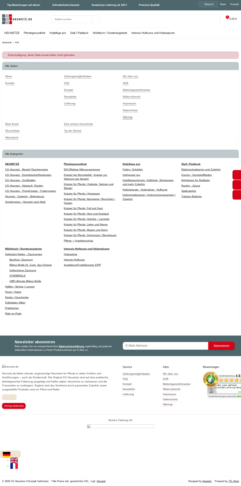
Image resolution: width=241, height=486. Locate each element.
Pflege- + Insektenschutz (78, 240)
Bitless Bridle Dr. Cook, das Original (30, 264)
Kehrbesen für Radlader (195, 180)
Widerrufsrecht (171, 389)
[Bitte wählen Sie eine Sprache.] (6, 454)
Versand (101, 481)
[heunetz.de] (17, 19)
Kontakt (127, 383)
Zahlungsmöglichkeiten (136, 373)
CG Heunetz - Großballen (20, 180)
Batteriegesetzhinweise (176, 383)
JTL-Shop (233, 481)
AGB (165, 378)
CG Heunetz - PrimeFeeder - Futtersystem (30, 190)
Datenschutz (170, 399)
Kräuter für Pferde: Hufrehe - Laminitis (86, 218)
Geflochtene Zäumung (22, 270)
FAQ (125, 378)
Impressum (169, 394)
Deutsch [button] (209, 4)
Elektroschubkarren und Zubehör (201, 169)
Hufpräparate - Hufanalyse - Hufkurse (145, 189)
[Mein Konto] (215, 19)
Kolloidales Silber (15, 302)
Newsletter (129, 389)
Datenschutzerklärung (72, 346)
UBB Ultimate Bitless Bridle (25, 281)
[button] (207, 19)
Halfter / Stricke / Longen (20, 286)
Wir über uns (170, 373)
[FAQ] (199, 19)
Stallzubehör (188, 190)
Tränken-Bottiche (191, 196)
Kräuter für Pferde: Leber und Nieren (86, 224)
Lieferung (128, 394)
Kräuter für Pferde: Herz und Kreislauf (86, 213)
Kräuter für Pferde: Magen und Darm (86, 229)
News (223, 4)
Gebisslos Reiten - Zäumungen (23, 254)
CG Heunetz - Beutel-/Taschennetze (26, 169)
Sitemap (168, 404)
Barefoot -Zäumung (21, 259)
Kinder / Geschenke (17, 297)
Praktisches (12, 308)
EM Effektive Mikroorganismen (82, 169)
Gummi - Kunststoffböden (196, 174)
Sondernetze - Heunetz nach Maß (25, 201)
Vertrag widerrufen (14, 405)
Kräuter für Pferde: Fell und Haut (83, 208)
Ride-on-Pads (13, 313)
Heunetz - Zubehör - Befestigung (24, 196)
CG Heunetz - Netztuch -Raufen (24, 185)
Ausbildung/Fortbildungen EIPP (82, 264)
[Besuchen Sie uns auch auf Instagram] (13, 397)
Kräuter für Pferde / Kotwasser (82, 193)
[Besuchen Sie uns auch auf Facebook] (5, 397)
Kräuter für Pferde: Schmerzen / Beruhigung (90, 235)
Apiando (207, 481)
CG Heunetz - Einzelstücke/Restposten (28, 174)
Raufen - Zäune (190, 185)
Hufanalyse (70, 254)
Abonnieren (221, 346)
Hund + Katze (13, 291)
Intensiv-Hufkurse (74, 259)
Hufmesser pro (131, 174)
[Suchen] (96, 19)
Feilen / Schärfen (133, 169)
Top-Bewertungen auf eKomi (23, 5)
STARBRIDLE (17, 275)
